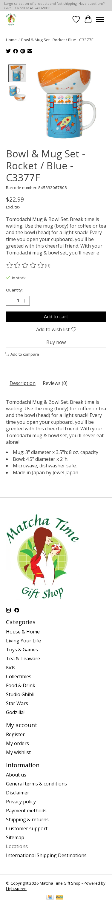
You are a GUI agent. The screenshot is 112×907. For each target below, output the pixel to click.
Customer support (26, 828)
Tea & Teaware (23, 658)
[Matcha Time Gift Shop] (11, 19)
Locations (17, 846)
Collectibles (18, 676)
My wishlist (18, 752)
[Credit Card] (50, 898)
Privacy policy (21, 801)
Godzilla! (15, 712)
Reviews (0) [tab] (55, 383)
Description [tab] (23, 383)
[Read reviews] (25, 265)
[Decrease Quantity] (12, 301)
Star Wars (17, 703)
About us (16, 774)
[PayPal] (60, 898)
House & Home (23, 631)
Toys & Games (22, 649)
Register (15, 734)
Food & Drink (20, 685)
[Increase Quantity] (24, 301)
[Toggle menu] (100, 19)
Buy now (56, 342)
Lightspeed (16, 888)
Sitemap (15, 837)
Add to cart (56, 316)
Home (11, 39)
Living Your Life (23, 640)
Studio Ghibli (20, 694)
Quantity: (14, 290)
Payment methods (26, 810)
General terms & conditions (36, 783)
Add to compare (24, 354)
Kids (10, 667)
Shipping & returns (27, 819)
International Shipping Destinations (46, 855)
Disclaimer (17, 792)
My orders (17, 743)
